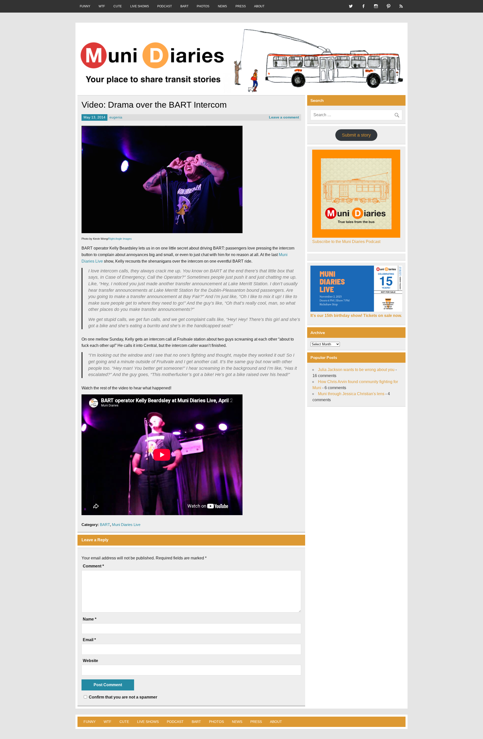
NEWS (222, 6)
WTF (102, 6)
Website (90, 661)
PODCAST (164, 6)
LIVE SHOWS (139, 6)
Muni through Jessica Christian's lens (351, 394)
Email (89, 640)
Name (89, 619)
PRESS (240, 6)
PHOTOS (203, 6)
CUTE (117, 6)
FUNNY (85, 6)
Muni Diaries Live (126, 524)
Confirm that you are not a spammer (122, 697)
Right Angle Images (120, 238)
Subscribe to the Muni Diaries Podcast (346, 241)
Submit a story (356, 135)
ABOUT (259, 6)
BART (184, 6)
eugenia (115, 117)
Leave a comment (284, 117)
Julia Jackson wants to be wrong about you (356, 369)
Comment (93, 566)
